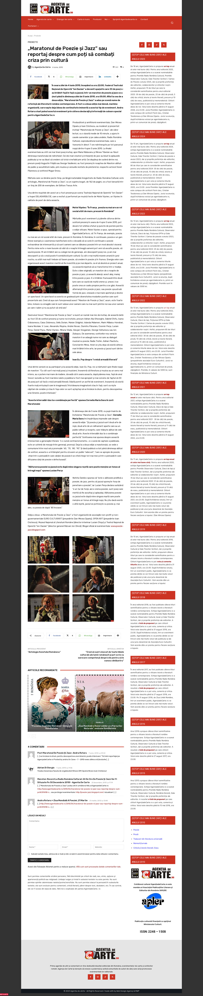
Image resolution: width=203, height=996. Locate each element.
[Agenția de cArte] (30, 67)
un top (166, 66)
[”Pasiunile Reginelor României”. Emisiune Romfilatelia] (52, 703)
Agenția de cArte (43, 67)
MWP (137, 991)
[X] (164, 45)
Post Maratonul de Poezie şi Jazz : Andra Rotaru (62, 753)
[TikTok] (156, 45)
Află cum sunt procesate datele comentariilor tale (98, 866)
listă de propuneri (147, 623)
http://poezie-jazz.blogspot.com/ (90, 792)
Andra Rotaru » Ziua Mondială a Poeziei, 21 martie (62, 800)
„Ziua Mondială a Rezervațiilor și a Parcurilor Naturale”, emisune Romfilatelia (100, 727)
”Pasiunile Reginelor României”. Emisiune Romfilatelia (51, 727)
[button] (172, 23)
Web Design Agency (124, 991)
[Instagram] (149, 45)
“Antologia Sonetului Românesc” (44, 652)
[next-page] (34, 736)
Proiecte (37, 36)
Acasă (30, 36)
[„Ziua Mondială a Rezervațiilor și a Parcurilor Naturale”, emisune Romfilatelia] (100, 703)
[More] (117, 76)
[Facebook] (142, 45)
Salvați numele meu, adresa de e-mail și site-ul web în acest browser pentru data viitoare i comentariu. (75, 854)
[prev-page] (29, 736)
